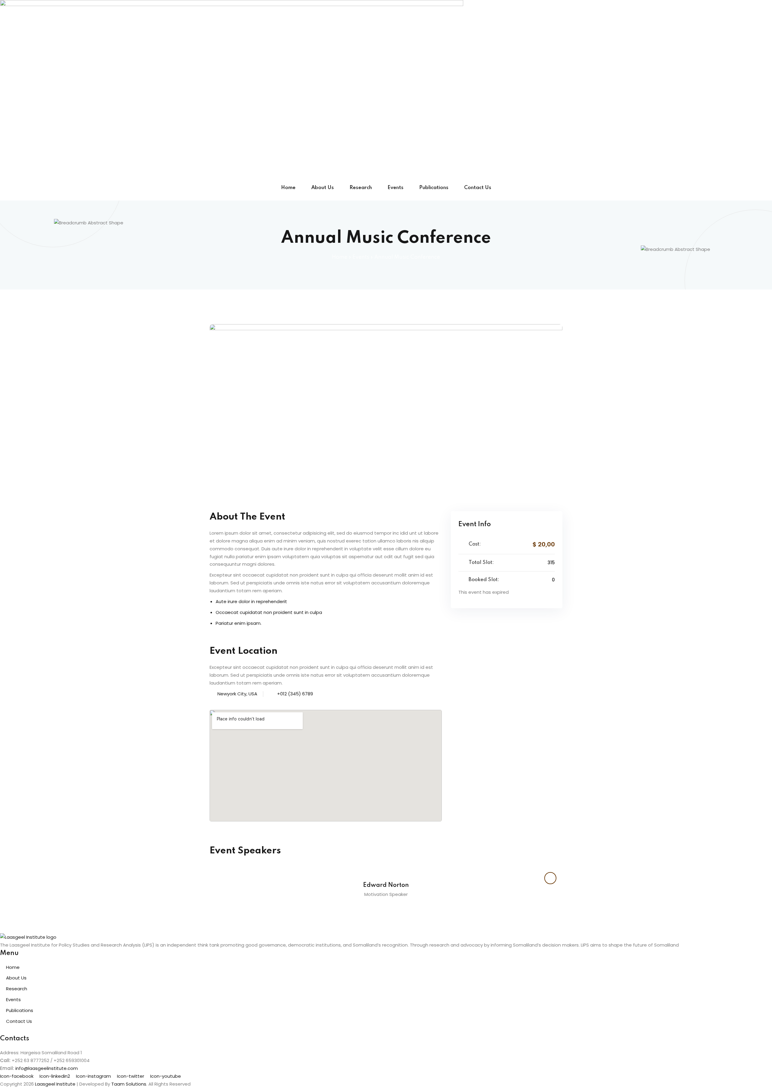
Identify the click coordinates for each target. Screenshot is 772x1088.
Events (395, 187)
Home (288, 187)
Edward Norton (386, 885)
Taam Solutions (128, 1084)
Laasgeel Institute (55, 1084)
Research (361, 187)
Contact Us (477, 187)
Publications (433, 187)
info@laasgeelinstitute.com (46, 1068)
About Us (322, 187)
